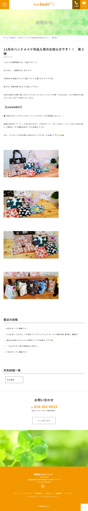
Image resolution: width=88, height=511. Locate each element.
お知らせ (13, 38)
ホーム (6, 38)
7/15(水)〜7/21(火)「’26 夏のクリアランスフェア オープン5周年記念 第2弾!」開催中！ (43, 334)
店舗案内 (59, 493)
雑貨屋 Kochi (44, 506)
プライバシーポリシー (50, 496)
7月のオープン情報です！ (17, 352)
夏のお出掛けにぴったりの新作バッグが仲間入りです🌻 (30, 340)
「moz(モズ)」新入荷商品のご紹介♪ (22, 346)
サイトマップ (33, 496)
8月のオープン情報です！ (17, 328)
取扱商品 (38, 493)
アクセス (69, 493)
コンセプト (27, 493)
